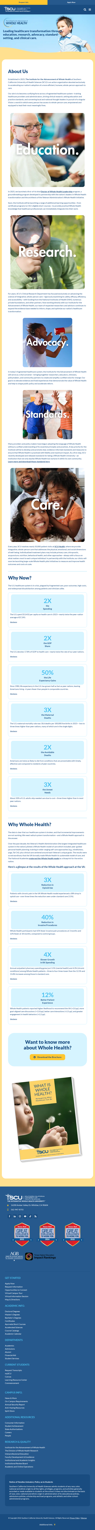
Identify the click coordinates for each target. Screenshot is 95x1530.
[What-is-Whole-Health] (47, 1076)
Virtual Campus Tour (14, 1293)
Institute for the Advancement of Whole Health (25, 1447)
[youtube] (25, 1216)
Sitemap (84, 1518)
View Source (13, 622)
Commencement (12, 1383)
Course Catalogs (12, 1331)
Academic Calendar (13, 1334)
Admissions (10, 1349)
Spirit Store (9, 1411)
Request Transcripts (13, 1370)
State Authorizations (14, 1429)
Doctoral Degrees (12, 1311)
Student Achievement (14, 1426)
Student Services (12, 1358)
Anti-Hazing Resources (14, 1408)
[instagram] (20, 1216)
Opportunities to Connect (16, 1290)
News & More (11, 1398)
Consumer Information (14, 1423)
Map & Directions (12, 1300)
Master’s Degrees (12, 1315)
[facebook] (10, 1216)
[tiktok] (30, 1216)
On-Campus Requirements (16, 1401)
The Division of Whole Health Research (21, 1451)
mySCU (8, 1373)
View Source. (13, 656)
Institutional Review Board (16, 1463)
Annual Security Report (15, 1405)
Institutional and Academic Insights (20, 1460)
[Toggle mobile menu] (90, 9)
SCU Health (60, 546)
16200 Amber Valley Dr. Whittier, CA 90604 (29, 1205)
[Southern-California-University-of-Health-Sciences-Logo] (25, 1195)
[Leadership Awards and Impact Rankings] (30, 1250)
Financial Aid (10, 1355)
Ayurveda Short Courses (15, 1324)
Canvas (8, 1377)
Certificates (10, 1321)
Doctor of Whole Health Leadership (56, 191)
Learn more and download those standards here (29, 461)
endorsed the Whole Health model (44, 858)
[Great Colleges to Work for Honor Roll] (47, 1223)
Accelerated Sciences (14, 1327)
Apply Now (9, 1283)
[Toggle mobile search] (85, 9)
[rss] (35, 1216)
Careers (8, 1432)
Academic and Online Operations (19, 1467)
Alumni (8, 1352)
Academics (9, 1346)
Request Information (14, 1287)
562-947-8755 (17, 1209)
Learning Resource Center (16, 1380)
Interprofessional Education (17, 1454)
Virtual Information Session (16, 1296)
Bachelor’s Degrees (13, 1318)
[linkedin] (15, 1216)
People (8, 1436)
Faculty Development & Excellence (19, 1457)
